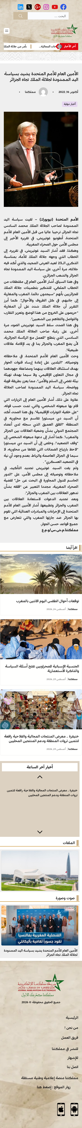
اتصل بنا (72, 1067)
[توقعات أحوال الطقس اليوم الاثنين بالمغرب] (41, 557)
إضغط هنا (44, 1087)
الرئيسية (72, 1018)
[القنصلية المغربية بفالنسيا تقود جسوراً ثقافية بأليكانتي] (39, 908)
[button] (40, 776)
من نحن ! (71, 1028)
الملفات (69, 843)
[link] (40, 804)
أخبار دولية (70, 104)
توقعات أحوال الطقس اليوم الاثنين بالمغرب (47, 601)
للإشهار (72, 1058)
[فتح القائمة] (7, 31)
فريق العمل (69, 1038)
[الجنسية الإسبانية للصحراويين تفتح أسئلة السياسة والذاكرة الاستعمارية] (41, 622)
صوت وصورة (65, 898)
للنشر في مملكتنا (65, 1049)
